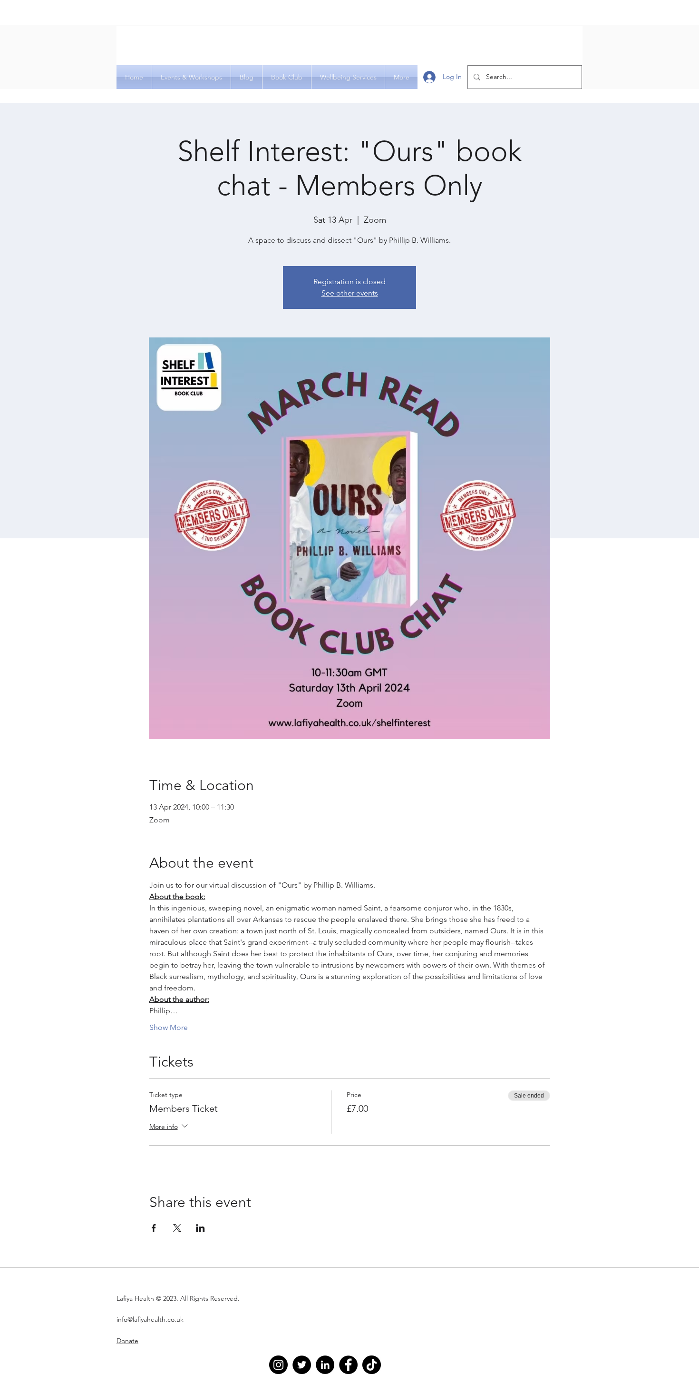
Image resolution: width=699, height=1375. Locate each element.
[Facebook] (348, 1364)
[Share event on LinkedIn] (200, 1228)
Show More (168, 1027)
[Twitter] (301, 1364)
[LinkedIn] (325, 1364)
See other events (349, 292)
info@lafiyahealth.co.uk (150, 1319)
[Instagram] (278, 1364)
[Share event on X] (177, 1228)
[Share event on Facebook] (153, 1228)
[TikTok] (371, 1364)
